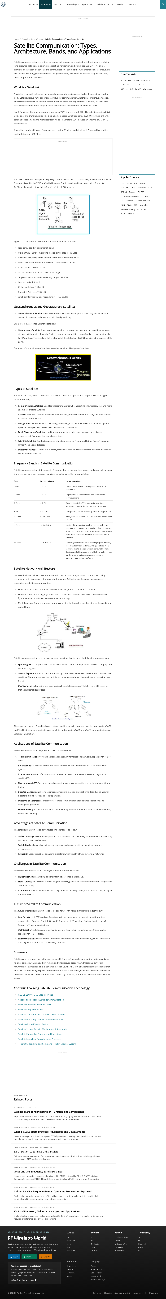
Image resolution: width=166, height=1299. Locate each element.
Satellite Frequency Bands (30, 1009)
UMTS (129, 84)
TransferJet (125, 187)
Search (70, 1269)
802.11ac (124, 89)
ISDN (129, 183)
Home (16, 39)
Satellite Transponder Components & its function (41, 1014)
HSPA (150, 187)
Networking (144, 205)
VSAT (123, 205)
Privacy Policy (96, 1269)
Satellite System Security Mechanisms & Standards (42, 1029)
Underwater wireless (130, 196)
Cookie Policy (96, 1273)
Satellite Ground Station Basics (33, 1024)
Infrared (129, 200)
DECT (123, 183)
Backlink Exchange (98, 1279)
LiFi (142, 196)
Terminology (20, 1128)
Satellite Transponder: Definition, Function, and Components (49, 1111)
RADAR (138, 89)
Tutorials (25, 39)
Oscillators (119, 1247)
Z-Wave (136, 80)
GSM (123, 84)
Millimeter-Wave (121, 1244)
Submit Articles (97, 1276)
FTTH (139, 209)
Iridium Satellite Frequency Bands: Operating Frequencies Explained (53, 1191)
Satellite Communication (43, 1128)
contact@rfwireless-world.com (22, 1280)
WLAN (141, 84)
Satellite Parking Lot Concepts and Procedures (40, 1034)
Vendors (118, 1232)
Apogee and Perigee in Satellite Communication (41, 999)
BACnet (124, 192)
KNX (146, 209)
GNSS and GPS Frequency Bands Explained (38, 1171)
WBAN (142, 183)
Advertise (71, 1273)
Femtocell (141, 187)
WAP (123, 214)
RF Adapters (119, 1251)
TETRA (141, 192)
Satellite (31, 1108)
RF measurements (142, 200)
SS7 (135, 205)
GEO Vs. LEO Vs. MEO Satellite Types (35, 994)
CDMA (140, 1247)
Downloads (71, 1266)
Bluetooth (145, 80)
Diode (129, 205)
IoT (131, 89)
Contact (70, 1276)
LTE (135, 84)
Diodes (117, 1240)
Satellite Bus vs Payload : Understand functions (40, 1019)
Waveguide (147, 89)
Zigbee (128, 80)
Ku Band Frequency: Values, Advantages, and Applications (47, 1211)
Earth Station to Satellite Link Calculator (37, 1151)
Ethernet (132, 192)
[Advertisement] (83, 25)
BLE (133, 187)
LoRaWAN (71, 1251)
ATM (135, 183)
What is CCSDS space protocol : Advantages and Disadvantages (50, 1131)
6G (92, 1240)
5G (122, 80)
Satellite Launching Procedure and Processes (39, 1039)
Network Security (128, 209)
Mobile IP (131, 214)
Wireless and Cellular (41, 1147)
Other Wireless (37, 39)
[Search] (163, 4)
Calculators (20, 1147)
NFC (122, 200)
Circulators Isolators (122, 1237)
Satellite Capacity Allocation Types (34, 1004)
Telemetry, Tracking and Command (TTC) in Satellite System (47, 1043)
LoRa (147, 196)
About (93, 1266)
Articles (70, 1232)
